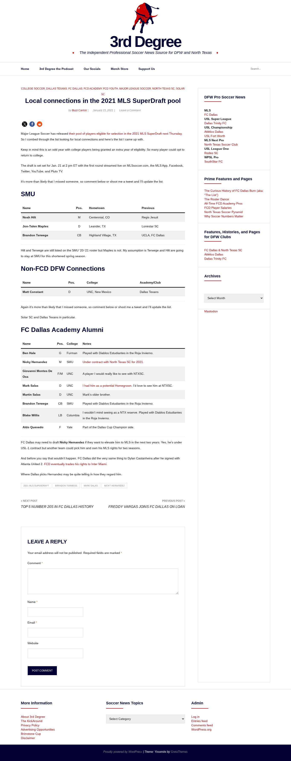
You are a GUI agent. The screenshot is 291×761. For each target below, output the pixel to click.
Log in (195, 716)
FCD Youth (110, 88)
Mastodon (211, 311)
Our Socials (92, 69)
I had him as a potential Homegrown (107, 385)
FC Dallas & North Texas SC (223, 250)
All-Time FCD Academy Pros (223, 203)
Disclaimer (28, 738)
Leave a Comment (130, 110)
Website (32, 643)
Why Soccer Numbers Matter (223, 216)
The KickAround (31, 721)
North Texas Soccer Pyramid (223, 212)
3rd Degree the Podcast (56, 69)
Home (25, 69)
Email (32, 622)
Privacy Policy (30, 725)
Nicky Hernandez (114, 485)
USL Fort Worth (214, 136)
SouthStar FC (213, 161)
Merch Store (119, 69)
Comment (35, 563)
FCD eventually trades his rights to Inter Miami (75, 464)
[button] (24, 124)
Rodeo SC (211, 153)
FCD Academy (93, 88)
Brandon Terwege (66, 485)
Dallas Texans (56, 88)
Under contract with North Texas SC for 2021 (113, 362)
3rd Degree (145, 41)
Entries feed (199, 721)
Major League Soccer (135, 88)
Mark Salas (91, 485)
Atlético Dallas (213, 131)
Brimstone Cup (31, 733)
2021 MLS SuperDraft (36, 485)
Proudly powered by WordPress (123, 751)
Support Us (146, 69)
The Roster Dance (217, 199)
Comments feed (202, 725)
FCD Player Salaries (218, 207)
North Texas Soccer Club (221, 144)
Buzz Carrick (79, 110)
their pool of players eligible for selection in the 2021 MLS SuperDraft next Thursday (125, 133)
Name (32, 602)
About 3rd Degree (33, 716)
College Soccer (33, 88)
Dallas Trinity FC (215, 123)
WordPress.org (201, 729)
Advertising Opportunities (38, 729)
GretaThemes (179, 751)
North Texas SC (163, 88)
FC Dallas (75, 88)
